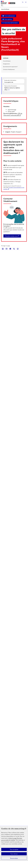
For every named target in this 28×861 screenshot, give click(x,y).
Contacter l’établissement (9, 69)
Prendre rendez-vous (11, 236)
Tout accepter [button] (14, 849)
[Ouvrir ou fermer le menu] (26, 2)
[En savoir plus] (9, 90)
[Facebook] (17, 248)
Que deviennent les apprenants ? (10, 66)
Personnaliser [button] (14, 858)
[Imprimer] (2, 248)
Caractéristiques (6, 61)
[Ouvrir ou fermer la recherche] (22, 2)
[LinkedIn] (10, 248)
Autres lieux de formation (11, 23)
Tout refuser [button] (14, 854)
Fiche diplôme (8, 19)
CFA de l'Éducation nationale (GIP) (12, 114)
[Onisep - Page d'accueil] (11, 3)
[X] (14, 248)
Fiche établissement (9, 16)
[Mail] (6, 248)
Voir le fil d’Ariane (5, 9)
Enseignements (6, 63)
